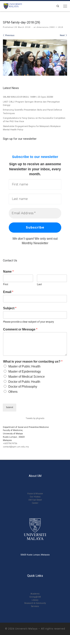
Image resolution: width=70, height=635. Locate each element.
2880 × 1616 (56, 27)
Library (35, 600)
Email (8, 292)
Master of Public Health (24, 366)
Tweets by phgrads (35, 418)
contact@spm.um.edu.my (16, 446)
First (5, 284)
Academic (35, 593)
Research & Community (35, 603)
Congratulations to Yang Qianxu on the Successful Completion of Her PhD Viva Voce (34, 120)
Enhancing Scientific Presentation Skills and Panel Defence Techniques (32, 111)
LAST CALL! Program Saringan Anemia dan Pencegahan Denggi (31, 103)
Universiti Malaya (26, 628)
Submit (9, 407)
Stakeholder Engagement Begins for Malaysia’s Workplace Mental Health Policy (31, 128)
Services (35, 606)
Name (8, 271)
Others (13, 391)
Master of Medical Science (26, 376)
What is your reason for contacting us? (32, 361)
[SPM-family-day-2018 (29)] (35, 57)
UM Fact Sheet (35, 500)
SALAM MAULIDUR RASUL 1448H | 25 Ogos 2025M (28, 97)
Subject (9, 308)
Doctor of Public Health (24, 381)
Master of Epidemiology (24, 371)
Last (39, 284)
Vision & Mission (35, 493)
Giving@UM (35, 597)
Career (35, 503)
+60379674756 (10, 443)
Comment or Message (20, 329)
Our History (35, 496)
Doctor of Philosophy (22, 386)
